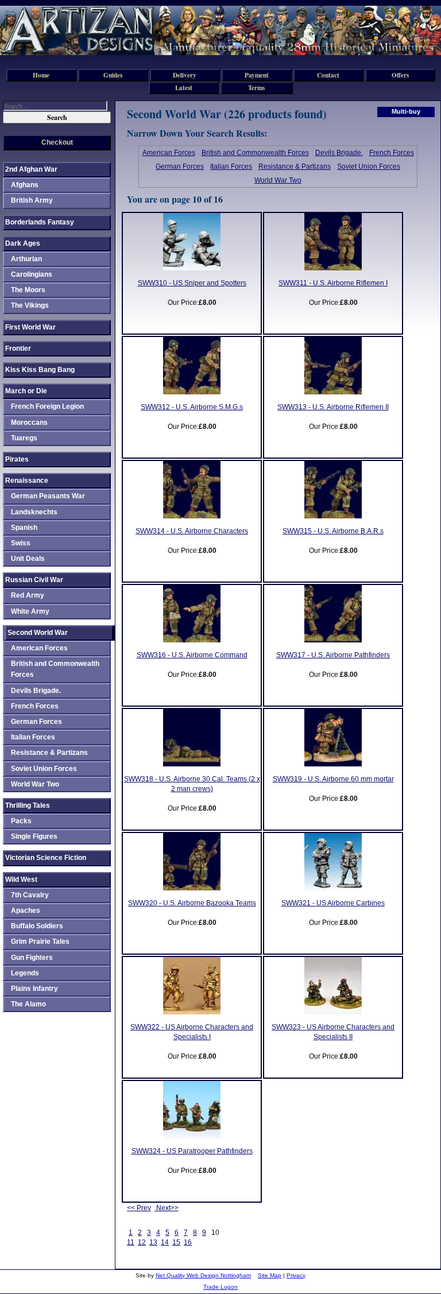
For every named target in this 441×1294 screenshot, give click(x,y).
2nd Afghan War (31, 169)
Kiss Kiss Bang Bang (40, 370)
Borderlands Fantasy (39, 222)
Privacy (296, 1275)
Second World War (37, 633)
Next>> (166, 1208)
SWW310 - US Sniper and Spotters (192, 283)
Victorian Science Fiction (45, 858)
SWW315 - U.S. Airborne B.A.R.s (333, 531)
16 (188, 1242)
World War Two (277, 180)
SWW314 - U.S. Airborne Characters (192, 531)
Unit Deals (28, 559)
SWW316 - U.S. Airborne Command (192, 655)
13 (153, 1242)
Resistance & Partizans (294, 166)
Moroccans (29, 423)
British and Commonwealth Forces (255, 153)
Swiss (20, 543)
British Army (32, 200)
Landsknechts (34, 512)
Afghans (24, 185)
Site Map (269, 1275)
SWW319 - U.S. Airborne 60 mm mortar (333, 779)
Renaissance (26, 480)
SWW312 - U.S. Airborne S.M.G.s (192, 407)
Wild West (21, 879)
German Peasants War (48, 496)
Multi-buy (406, 111)
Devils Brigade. (339, 153)
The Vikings (30, 305)
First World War (30, 327)
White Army (30, 611)
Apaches (25, 910)
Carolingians (31, 274)
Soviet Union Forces (368, 166)
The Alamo (28, 1004)
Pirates (17, 459)
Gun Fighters (32, 958)
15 (176, 1242)
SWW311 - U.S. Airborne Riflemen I (333, 283)
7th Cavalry (30, 895)
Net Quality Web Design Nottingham (203, 1275)
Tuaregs (24, 438)
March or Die (26, 391)
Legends (25, 973)
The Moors (28, 290)
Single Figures (34, 836)
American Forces (168, 153)
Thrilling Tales (27, 805)
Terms (256, 87)
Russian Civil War (34, 580)
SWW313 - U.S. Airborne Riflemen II (333, 407)
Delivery (184, 75)
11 (130, 1242)
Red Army (27, 595)
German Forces (180, 166)
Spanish (24, 528)
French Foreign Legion (47, 406)
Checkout (57, 142)
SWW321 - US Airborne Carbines (333, 903)
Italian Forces (231, 166)
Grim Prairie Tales (40, 941)
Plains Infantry (34, 989)
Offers (400, 75)
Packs (21, 821)
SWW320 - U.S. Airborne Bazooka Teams (192, 903)
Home (41, 75)
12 (142, 1242)
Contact (328, 75)
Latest (183, 87)
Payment (257, 75)
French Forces (391, 153)
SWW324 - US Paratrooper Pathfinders (192, 1151)
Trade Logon (220, 1287)
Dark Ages (22, 243)
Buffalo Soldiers (37, 926)
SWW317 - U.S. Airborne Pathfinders (333, 655)
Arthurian (26, 259)
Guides (112, 75)
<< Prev (139, 1208)
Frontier (18, 348)
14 (165, 1242)
